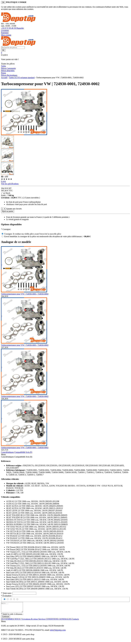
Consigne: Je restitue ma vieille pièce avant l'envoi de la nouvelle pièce (32, 234)
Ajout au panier (7, 211)
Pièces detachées (7, 71)
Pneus (3, 73)
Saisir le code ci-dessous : (12, 614)
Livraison (5, 30)
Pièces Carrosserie (8, 68)
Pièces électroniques (9, 75)
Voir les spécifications (10, 184)
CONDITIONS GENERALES (59, 619)
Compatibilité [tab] (19, 452)
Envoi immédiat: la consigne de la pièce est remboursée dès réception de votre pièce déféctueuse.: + (47, 236)
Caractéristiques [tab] (7, 452)
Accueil (4, 77)
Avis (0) (29, 457)
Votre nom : (7, 593)
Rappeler (20, 28)
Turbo (3, 66)
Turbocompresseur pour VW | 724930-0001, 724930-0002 (24, 294)
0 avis (3, 181)
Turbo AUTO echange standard (22, 77)
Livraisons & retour (30, 619)
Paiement (4, 33)
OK (3, 2)
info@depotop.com (58, 630)
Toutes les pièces (8, 64)
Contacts (75, 619)
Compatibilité (19, 457)
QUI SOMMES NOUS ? (11, 619)
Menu (3, 454)
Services (42, 619)
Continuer (5, 617)
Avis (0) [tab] (29, 452)
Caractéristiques (7, 457)
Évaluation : (6, 596)
